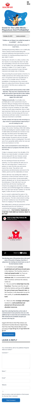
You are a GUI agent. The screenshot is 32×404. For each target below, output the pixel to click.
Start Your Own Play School (10, 326)
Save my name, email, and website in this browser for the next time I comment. (15, 395)
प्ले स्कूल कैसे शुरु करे (13, 328)
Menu (28, 4)
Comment (5, 352)
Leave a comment (20, 36)
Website (4, 385)
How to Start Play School (16, 322)
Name (4, 371)
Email (4, 378)
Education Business (9, 334)
